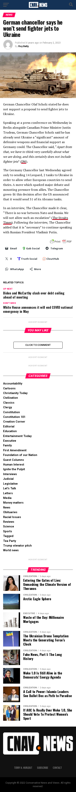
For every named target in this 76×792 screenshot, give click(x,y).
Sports (7, 531)
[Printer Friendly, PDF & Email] (61, 241)
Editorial (8, 426)
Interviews (10, 474)
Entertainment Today (17, 436)
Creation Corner (14, 421)
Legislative (10, 483)
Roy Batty (23, 46)
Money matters (13, 502)
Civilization (10, 398)
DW (23, 161)
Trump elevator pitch (17, 545)
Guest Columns (13, 460)
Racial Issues (12, 517)
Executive (9, 440)
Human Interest (13, 464)
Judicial (8, 479)
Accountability (12, 383)
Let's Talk (9, 488)
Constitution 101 (14, 417)
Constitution (11, 412)
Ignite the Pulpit (14, 469)
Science (8, 526)
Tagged (8, 536)
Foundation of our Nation (20, 455)
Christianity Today (15, 393)
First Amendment (15, 450)
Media (7, 498)
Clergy (7, 407)
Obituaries (10, 512)
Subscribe (42, 768)
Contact (57, 768)
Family (7, 445)
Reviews (8, 522)
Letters (8, 493)
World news (11, 550)
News (6, 507)
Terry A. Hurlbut (23, 768)
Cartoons (9, 388)
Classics (8, 402)
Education (10, 431)
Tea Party (9, 541)
